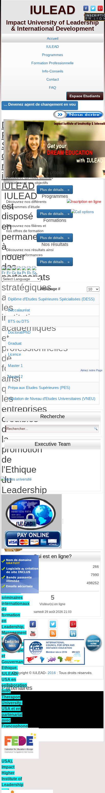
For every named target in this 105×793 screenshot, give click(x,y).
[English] (9, 270)
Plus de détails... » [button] (55, 190)
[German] (14, 270)
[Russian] (29, 270)
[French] (4, 270)
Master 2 (15, 376)
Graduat (14, 343)
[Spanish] (34, 270)
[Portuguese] (24, 270)
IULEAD (52, 10)
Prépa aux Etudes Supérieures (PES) (39, 387)
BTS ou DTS (18, 321)
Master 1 (15, 365)
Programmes (52, 55)
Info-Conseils (52, 71)
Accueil (52, 38)
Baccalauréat (19, 310)
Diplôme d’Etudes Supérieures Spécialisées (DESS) (51, 299)
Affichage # (50, 289)
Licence (14, 354)
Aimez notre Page (91, 370)
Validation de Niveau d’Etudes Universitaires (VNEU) (51, 398)
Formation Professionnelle (52, 63)
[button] (13, 151)
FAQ (52, 87)
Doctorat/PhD (19, 332)
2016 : (53, 673)
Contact (52, 79)
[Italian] (19, 270)
